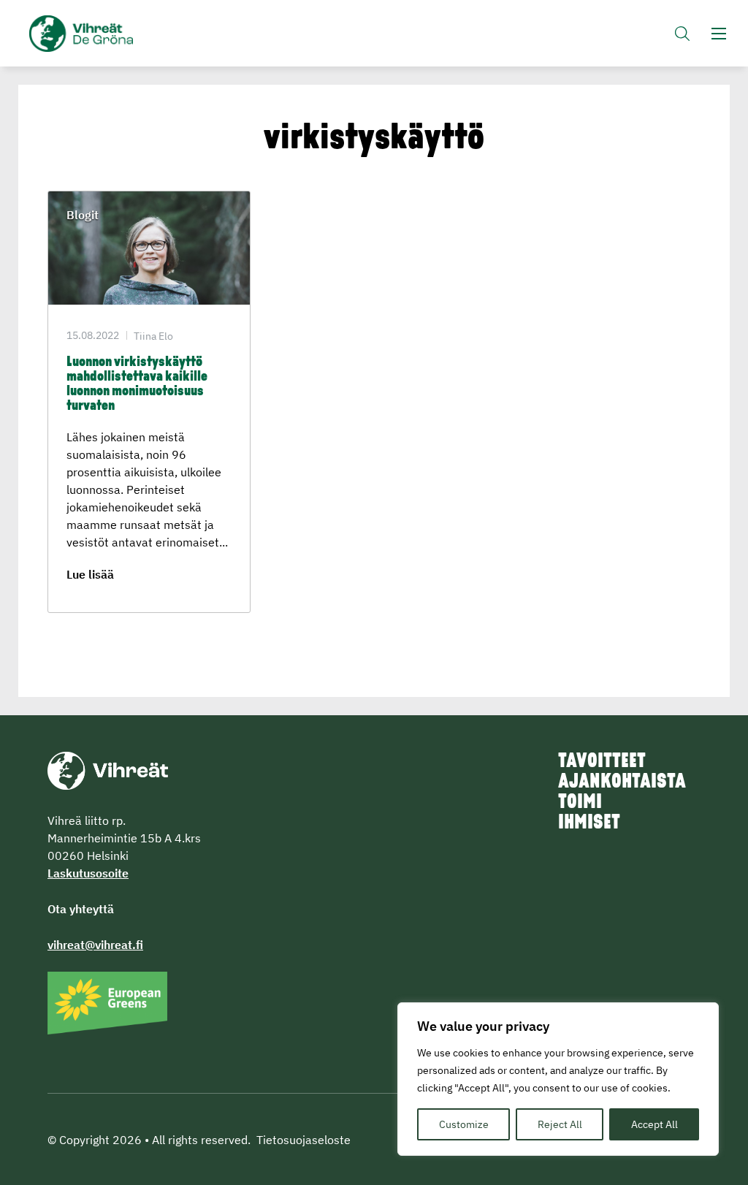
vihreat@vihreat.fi (95, 944)
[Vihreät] (107, 769)
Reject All (560, 1124)
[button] (682, 33)
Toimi (580, 803)
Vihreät (89, 33)
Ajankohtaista (622, 782)
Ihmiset (589, 823)
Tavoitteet (602, 762)
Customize (464, 1124)
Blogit (82, 214)
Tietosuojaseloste (303, 1139)
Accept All (654, 1124)
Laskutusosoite (88, 873)
